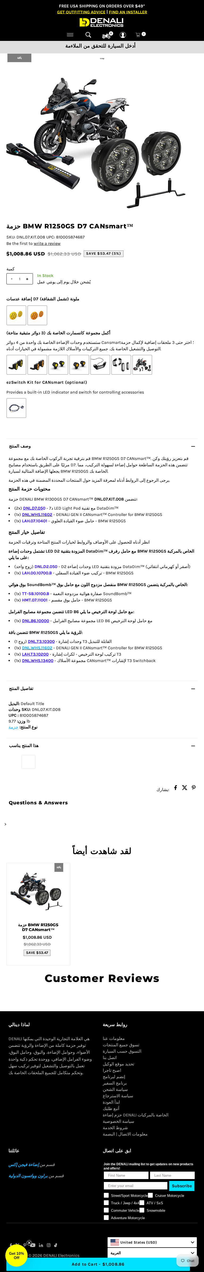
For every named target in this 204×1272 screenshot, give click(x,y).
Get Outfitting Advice (81, 11)
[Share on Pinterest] (194, 789)
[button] (16, 1255)
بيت (102, 58)
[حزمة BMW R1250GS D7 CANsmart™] (38, 890)
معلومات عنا (114, 1038)
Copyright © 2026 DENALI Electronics (43, 1255)
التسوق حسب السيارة (122, 1051)
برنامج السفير (115, 1083)
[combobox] (152, 1242)
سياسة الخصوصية (118, 1121)
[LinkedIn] (41, 1246)
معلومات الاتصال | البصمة (125, 1134)
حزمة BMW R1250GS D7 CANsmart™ (38, 927)
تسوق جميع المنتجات (121, 1044)
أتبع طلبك (111, 1108)
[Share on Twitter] (185, 789)
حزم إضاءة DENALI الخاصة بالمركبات (135, 1114)
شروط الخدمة (115, 1127)
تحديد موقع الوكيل (118, 1063)
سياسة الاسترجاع (118, 1095)
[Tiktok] (55, 1246)
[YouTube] (32, 1246)
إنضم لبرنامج (114, 1076)
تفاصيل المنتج (21, 688)
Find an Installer (128, 11)
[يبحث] (88, 34)
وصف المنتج (20, 446)
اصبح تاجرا (112, 1070)
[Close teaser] (29, 1242)
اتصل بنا (110, 1057)
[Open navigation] (70, 34)
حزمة (13, 726)
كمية (10, 268)
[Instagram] (48, 1246)
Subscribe (182, 1185)
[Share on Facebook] (176, 789)
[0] (106, 36)
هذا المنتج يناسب (24, 745)
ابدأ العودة (111, 1102)
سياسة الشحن (115, 1089)
